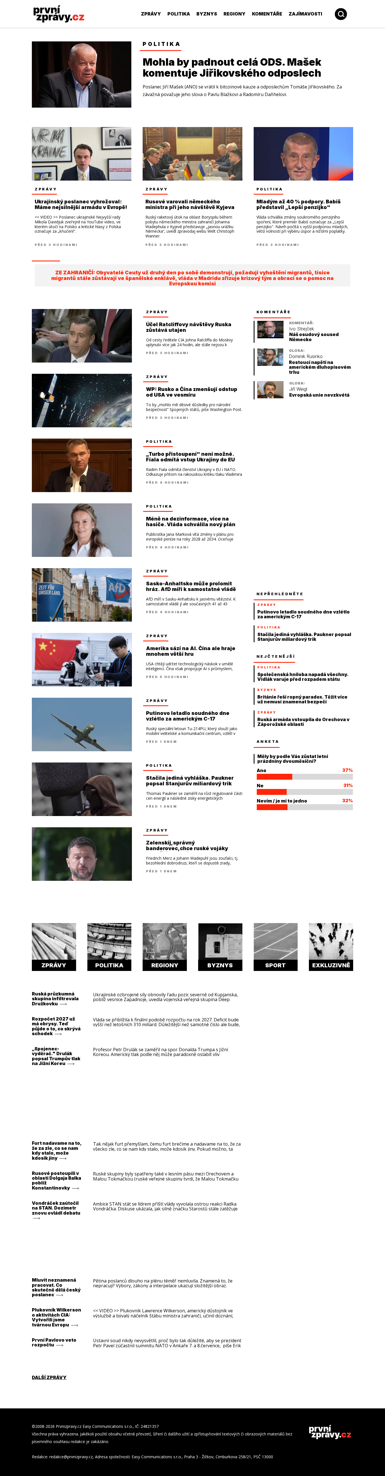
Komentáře (267, 14)
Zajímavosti (305, 14)
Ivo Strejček (301, 328)
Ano (261, 770)
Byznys (206, 14)
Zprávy (151, 14)
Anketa (268, 741)
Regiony (234, 14)
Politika (178, 14)
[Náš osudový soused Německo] (270, 336)
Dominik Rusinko (306, 356)
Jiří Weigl (298, 389)
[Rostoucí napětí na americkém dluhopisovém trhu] (270, 364)
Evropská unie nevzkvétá (319, 395)
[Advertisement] (296, 495)
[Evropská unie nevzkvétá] (270, 396)
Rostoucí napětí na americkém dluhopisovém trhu (320, 367)
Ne (260, 785)
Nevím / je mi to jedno (282, 801)
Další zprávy (49, 1377)
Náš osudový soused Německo (314, 337)
